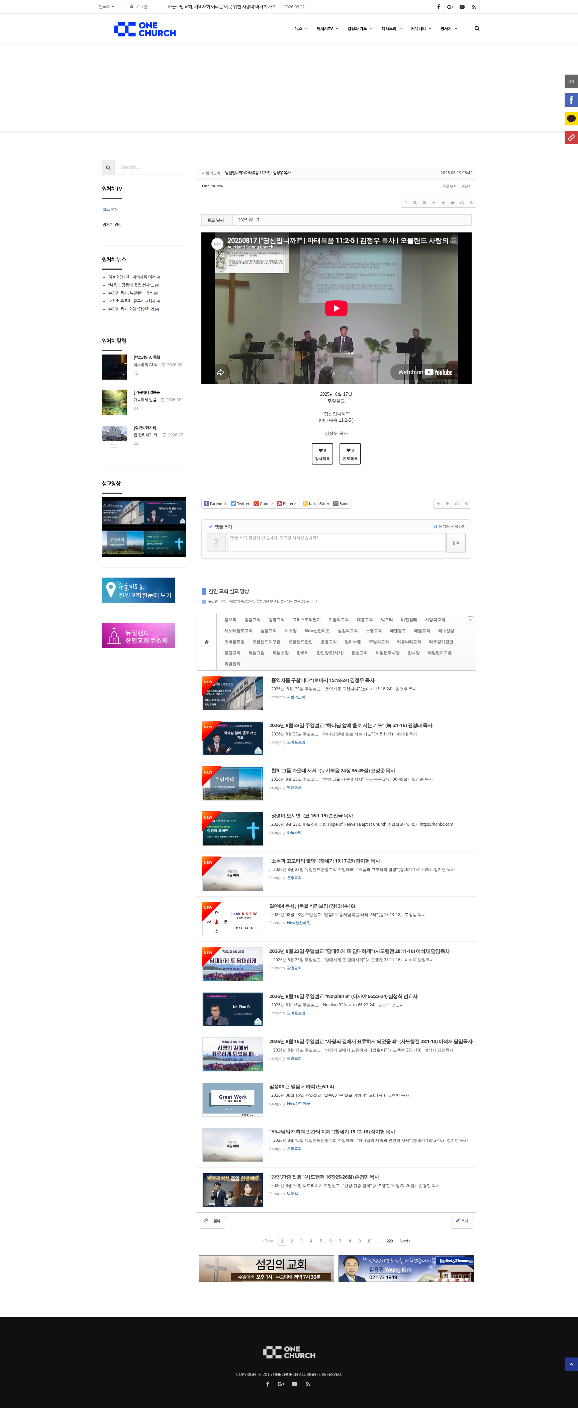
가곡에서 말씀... (146, 400)
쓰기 (464, 1220)
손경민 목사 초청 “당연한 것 (131, 309)
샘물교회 (269, 630)
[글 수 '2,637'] (207, 641)
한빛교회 (360, 653)
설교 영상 (110, 209)
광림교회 (253, 619)
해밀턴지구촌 (440, 653)
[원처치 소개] (571, 137)
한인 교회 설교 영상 (228, 591)
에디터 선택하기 (452, 526)
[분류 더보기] (470, 619)
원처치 (446, 28)
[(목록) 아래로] (443, 202)
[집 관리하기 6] (144, 428)
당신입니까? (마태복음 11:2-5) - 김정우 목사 (257, 173)
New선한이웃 (317, 630)
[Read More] (336, 693)
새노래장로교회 (238, 630)
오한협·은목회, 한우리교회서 (132, 301)
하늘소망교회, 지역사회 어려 (132, 277)
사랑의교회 (435, 619)
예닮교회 (422, 630)
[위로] (434, 202)
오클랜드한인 (301, 641)
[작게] (424, 202)
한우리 (303, 653)
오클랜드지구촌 (267, 641)
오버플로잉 (234, 641)
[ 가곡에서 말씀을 (146, 393)
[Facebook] (571, 100)
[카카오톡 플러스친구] (571, 118)
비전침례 (409, 619)
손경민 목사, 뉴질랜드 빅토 (130, 293)
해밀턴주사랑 (388, 653)
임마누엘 (353, 641)
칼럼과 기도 (357, 28)
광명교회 (277, 619)
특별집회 (232, 664)
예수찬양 (446, 630)
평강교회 (232, 653)
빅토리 (387, 619)
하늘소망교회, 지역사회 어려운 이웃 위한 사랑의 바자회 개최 (222, 7)
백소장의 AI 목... (147, 365)
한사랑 (414, 653)
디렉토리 (389, 28)
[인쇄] (462, 202)
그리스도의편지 (307, 619)
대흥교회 (365, 619)
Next (404, 1241)
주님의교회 (379, 641)
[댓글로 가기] (452, 202)
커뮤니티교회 (409, 641)
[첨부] (471, 202)
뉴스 (298, 28)
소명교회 (374, 630)
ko (571, 81)
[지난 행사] (25, 89)
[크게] (415, 202)
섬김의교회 (348, 630)
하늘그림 (257, 653)
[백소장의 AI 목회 (146, 358)
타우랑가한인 (441, 641)
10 (369, 1241)
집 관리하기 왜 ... (147, 435)
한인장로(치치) (330, 653)
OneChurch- (212, 185)
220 (390, 1241)
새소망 (291, 630)
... (379, 1241)
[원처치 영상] (553, 89)
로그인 (141, 7)
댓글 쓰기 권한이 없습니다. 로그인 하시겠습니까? (274, 537)
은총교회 (329, 641)
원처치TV (325, 28)
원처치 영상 (112, 224)
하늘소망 (281, 653)
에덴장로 (398, 630)
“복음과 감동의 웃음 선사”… (131, 285)
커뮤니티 (418, 28)
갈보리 (230, 619)
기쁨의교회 (339, 619)
